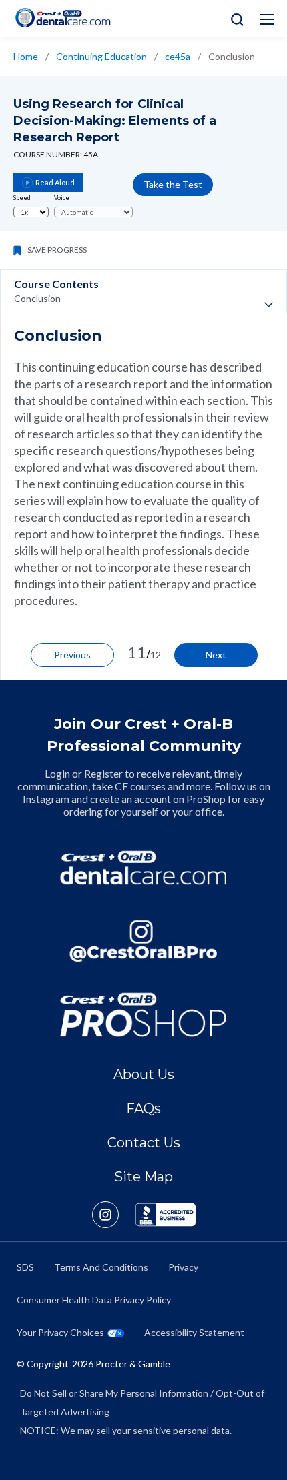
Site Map (143, 1177)
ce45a (177, 56)
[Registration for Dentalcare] (143, 867)
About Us (143, 1074)
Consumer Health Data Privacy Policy (94, 1299)
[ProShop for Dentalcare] (143, 1014)
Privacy (183, 1267)
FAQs (143, 1108)
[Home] (62, 18)
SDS (25, 1267)
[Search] (234, 18)
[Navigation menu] (267, 19)
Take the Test (173, 184)
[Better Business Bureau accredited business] (165, 1214)
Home (25, 56)
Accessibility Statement (194, 1332)
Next (216, 654)
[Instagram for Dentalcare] (143, 941)
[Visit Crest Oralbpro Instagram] (113, 1214)
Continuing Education (101, 56)
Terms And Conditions (101, 1267)
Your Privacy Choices (60, 1332)
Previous (72, 654)
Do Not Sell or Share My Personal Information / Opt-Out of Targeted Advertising (142, 1402)
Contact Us (143, 1143)
